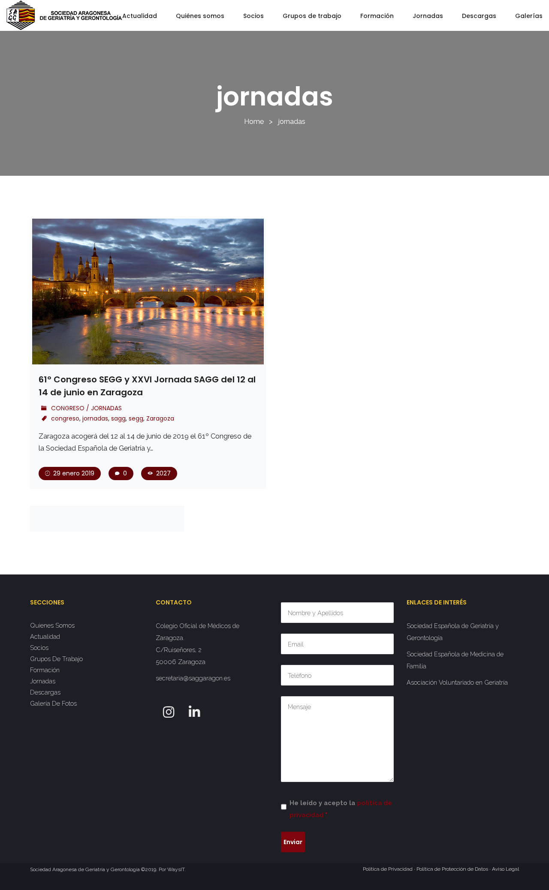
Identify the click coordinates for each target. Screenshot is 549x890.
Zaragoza (160, 418)
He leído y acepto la (341, 808)
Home (254, 121)
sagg (118, 418)
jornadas (95, 418)
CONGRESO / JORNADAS (86, 408)
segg (136, 418)
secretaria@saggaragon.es (193, 678)
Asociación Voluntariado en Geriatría (457, 682)
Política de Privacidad (388, 869)
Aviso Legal (505, 869)
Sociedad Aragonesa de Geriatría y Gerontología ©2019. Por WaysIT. (108, 869)
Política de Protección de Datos (452, 869)
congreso (65, 418)
